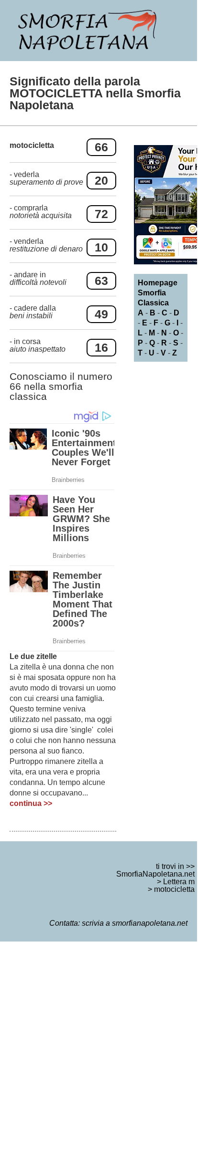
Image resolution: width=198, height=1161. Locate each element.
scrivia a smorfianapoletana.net (134, 923)
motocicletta (174, 889)
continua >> (31, 803)
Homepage (157, 283)
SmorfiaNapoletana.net (155, 874)
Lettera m (179, 882)
